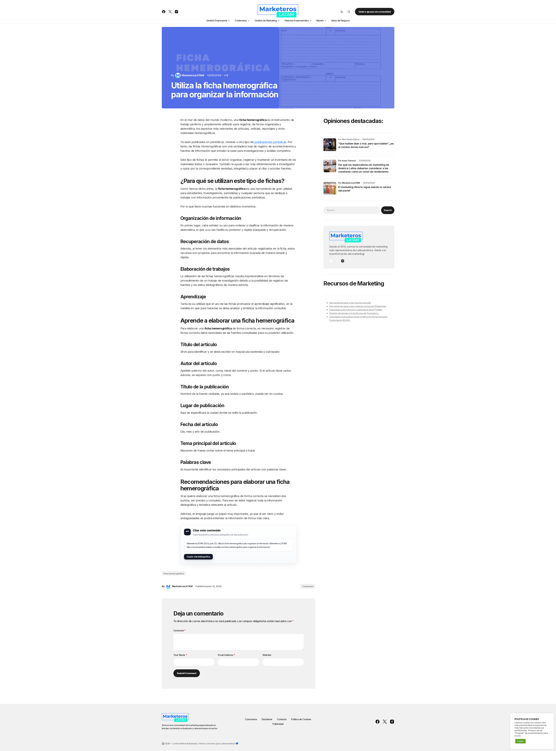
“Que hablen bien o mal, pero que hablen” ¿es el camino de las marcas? (366, 145)
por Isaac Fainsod (347, 160)
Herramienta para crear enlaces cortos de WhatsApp (357, 306)
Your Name (180, 655)
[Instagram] (343, 261)
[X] (337, 261)
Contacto (282, 719)
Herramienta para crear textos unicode (350, 302)
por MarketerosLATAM (349, 183)
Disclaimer (267, 719)
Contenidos (308, 586)
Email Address (226, 655)
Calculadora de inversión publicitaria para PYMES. (355, 309)
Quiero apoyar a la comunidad (374, 11)
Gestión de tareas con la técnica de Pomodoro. (354, 313)
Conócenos (251, 719)
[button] (342, 12)
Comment (179, 630)
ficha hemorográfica (174, 573)
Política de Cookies (301, 719)
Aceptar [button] (520, 741)
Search (388, 210)
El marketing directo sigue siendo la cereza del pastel (364, 189)
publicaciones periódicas (270, 142)
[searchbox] (351, 210)
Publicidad (278, 723)
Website (267, 655)
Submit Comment (186, 673)
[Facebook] (331, 261)
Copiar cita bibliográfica (198, 556)
